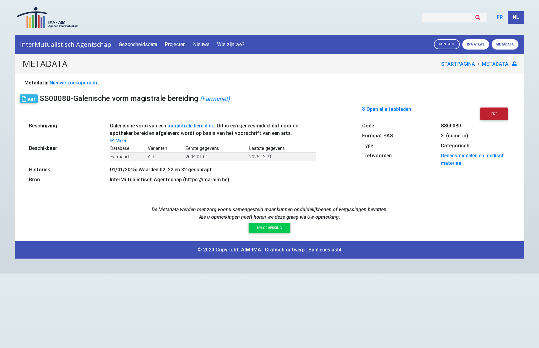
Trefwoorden (377, 156)
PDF (494, 114)
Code (368, 126)
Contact (447, 44)
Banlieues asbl (324, 250)
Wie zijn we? (231, 44)
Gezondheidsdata (138, 44)
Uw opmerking (269, 228)
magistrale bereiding (191, 126)
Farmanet (119, 157)
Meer (120, 141)
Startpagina (458, 64)
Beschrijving (43, 126)
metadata (495, 64)
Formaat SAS (377, 136)
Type (367, 146)
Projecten (175, 44)
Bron (34, 180)
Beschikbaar (43, 148)
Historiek (39, 170)
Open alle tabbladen (388, 109)
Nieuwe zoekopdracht (74, 83)
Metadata (505, 44)
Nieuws (201, 44)
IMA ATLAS (475, 44)
